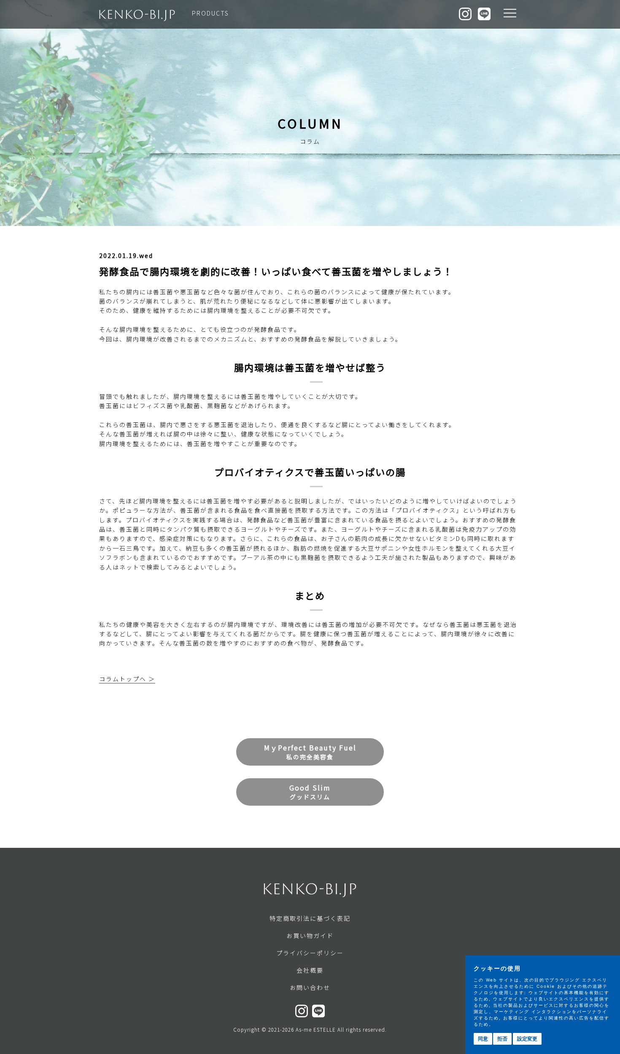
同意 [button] (483, 1038)
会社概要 (310, 970)
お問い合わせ (310, 987)
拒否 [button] (502, 1038)
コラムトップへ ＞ (127, 679)
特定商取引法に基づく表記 (310, 918)
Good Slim (310, 791)
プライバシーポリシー (310, 953)
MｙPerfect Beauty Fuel (310, 751)
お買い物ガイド (310, 935)
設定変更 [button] (527, 1038)
